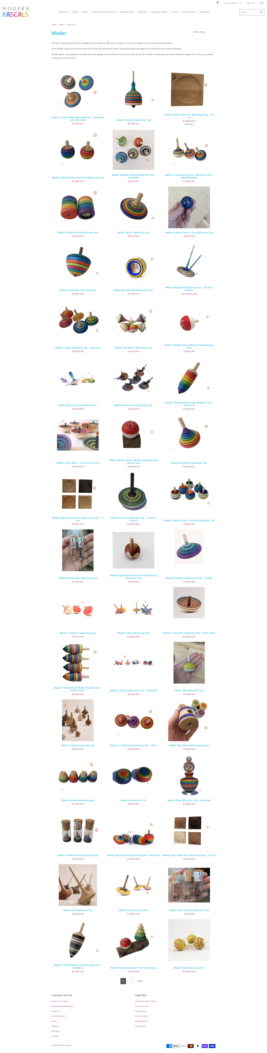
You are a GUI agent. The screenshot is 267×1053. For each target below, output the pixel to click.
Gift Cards (55, 1031)
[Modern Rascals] (16, 12)
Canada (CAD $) (231, 3)
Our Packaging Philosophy (62, 1006)
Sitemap (55, 1036)
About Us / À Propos (59, 1001)
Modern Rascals (64, 1045)
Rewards (55, 1026)
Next (140, 981)
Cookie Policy (140, 1026)
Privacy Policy (140, 1011)
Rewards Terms (141, 1021)
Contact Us (55, 1011)
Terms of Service (142, 1006)
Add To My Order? (58, 1016)
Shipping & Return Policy (145, 1001)
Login (252, 3)
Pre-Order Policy (141, 1016)
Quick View (78, 96)
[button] (65, 12)
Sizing (54, 1021)
